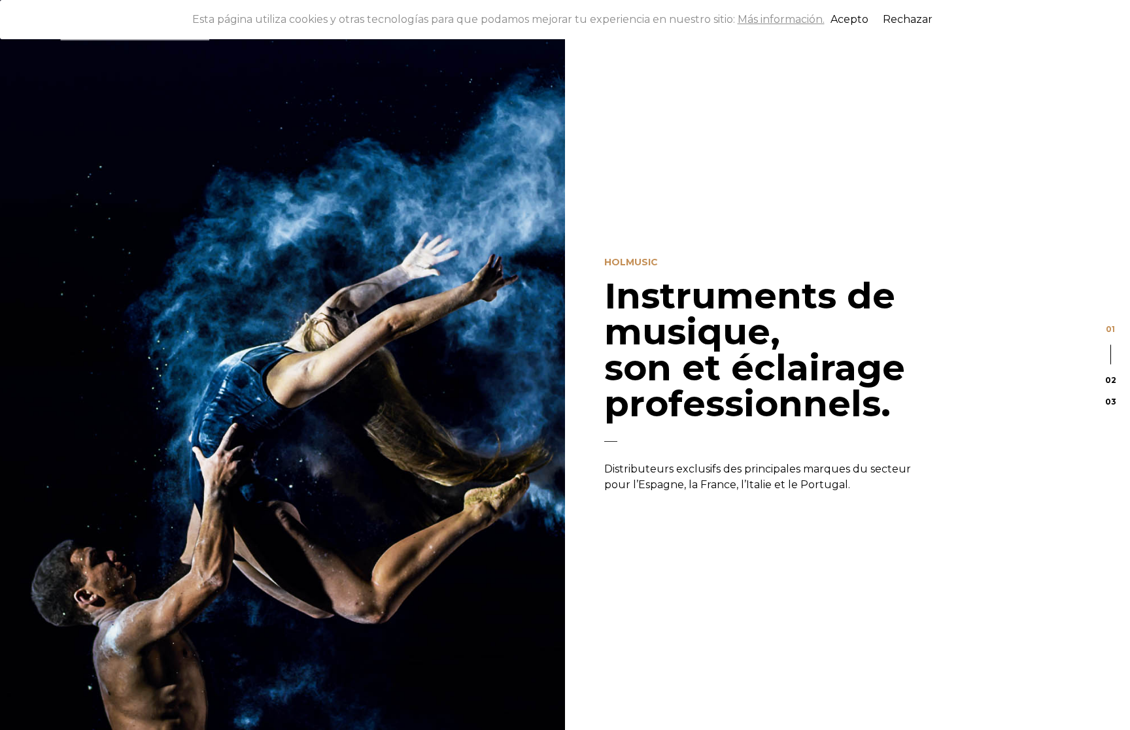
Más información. (781, 19)
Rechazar (908, 19)
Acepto (849, 19)
